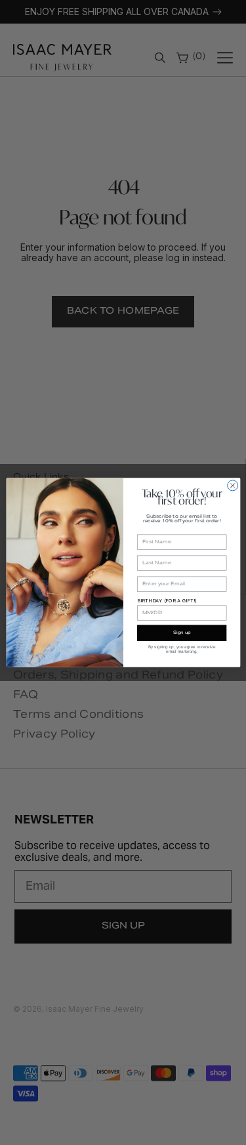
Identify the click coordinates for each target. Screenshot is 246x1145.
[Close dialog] (232, 485)
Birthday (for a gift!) (167, 601)
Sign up (181, 633)
